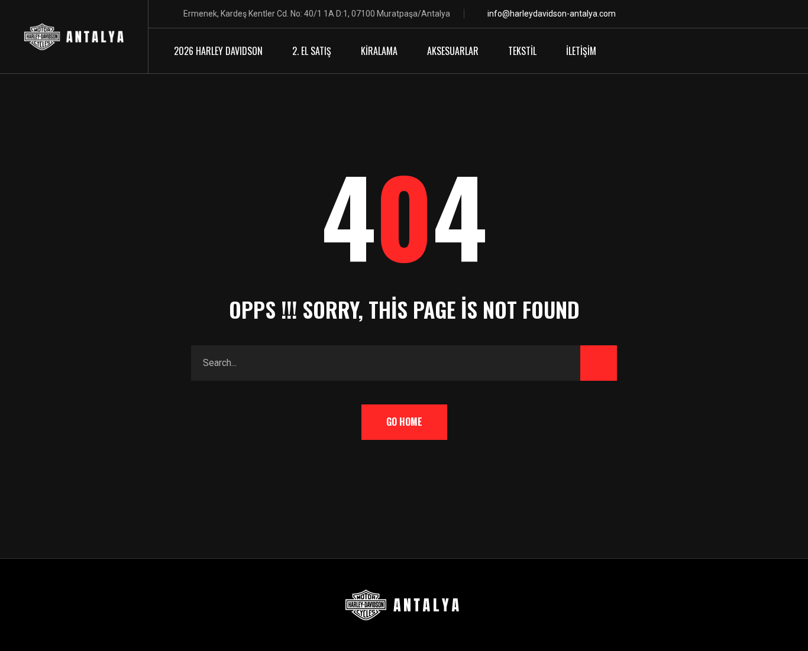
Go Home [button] (404, 421)
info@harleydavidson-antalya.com (551, 13)
